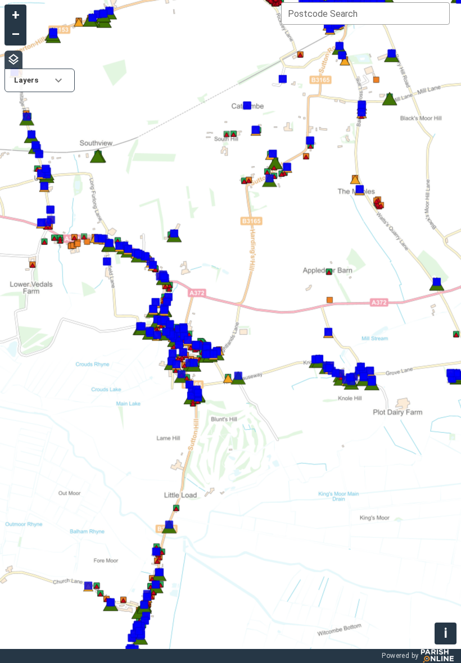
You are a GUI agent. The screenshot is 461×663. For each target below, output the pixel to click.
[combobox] (365, 13)
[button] (39, 80)
